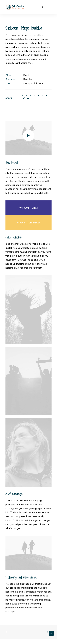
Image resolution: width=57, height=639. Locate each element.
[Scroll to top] (51, 633)
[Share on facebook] (22, 95)
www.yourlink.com (33, 83)
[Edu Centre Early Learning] (15, 7)
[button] (50, 7)
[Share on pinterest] (34, 95)
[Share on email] (28, 98)
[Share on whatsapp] (42, 95)
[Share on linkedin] (38, 95)
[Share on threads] (30, 95)
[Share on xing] (24, 98)
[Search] (40, 7)
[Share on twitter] (26, 95)
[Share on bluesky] (46, 95)
